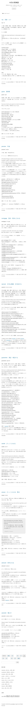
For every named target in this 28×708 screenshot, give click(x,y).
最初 (9, 655)
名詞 (19, 81)
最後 (19, 658)
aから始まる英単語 (10, 553)
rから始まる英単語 (9, 81)
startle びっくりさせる (9, 443)
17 (20, 655)
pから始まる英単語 (10, 208)
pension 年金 (6, 146)
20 (6, 658)
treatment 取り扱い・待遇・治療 (8, 670)
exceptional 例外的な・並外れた (8, 672)
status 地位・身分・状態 (7, 688)
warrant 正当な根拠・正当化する (12, 284)
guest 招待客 (6, 91)
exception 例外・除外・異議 (7, 674)
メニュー (14, 8)
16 (17, 655)
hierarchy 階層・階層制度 (7, 686)
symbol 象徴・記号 (5, 684)
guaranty (22, 338)
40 (15, 658)
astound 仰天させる (8, 563)
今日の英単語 (14, 2)
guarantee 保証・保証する (10, 357)
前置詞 (3, 696)
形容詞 (16, 696)
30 (11, 658)
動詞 (17, 81)
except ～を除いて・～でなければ (8, 676)
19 (3, 658)
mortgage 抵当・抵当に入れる (11, 218)
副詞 (5, 696)
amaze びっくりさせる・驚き (11, 492)
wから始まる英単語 (10, 347)
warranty (14, 338)
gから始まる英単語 (10, 136)
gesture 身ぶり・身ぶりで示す (8, 680)
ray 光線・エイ (6, 19)
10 (12, 655)
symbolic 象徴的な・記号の (7, 682)
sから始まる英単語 (10, 482)
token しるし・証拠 (6, 678)
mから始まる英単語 (10, 274)
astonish (7, 600)
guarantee (8, 340)
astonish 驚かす (7, 613)
